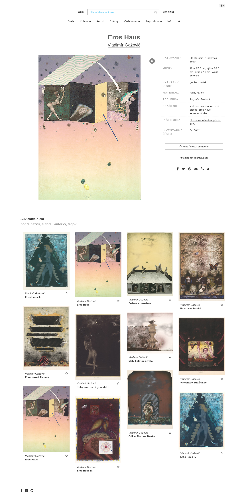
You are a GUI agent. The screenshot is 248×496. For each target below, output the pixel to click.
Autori (100, 21)
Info (169, 21)
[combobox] (123, 12)
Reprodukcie (153, 21)
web (81, 11)
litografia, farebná (200, 99)
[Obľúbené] (179, 21)
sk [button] (222, 5)
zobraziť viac (200, 113)
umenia (168, 11)
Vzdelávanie (132, 21)
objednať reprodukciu (195, 157)
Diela (71, 21)
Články (114, 21)
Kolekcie (85, 21)
